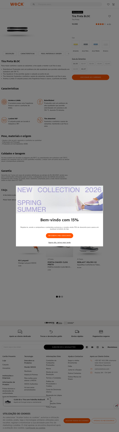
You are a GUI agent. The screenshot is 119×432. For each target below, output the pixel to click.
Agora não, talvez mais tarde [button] (59, 242)
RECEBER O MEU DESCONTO (59, 236)
